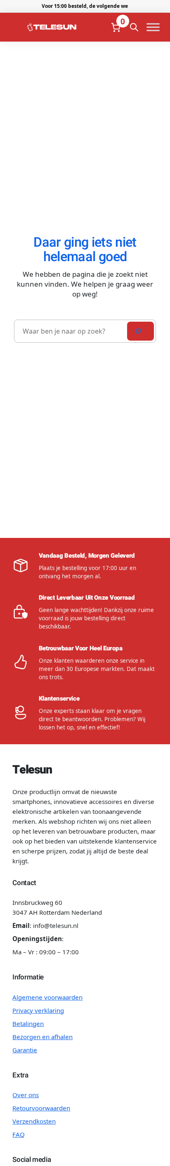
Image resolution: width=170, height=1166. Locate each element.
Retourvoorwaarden (41, 1108)
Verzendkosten (34, 1121)
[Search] (140, 331)
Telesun (32, 769)
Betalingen (28, 1023)
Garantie (24, 1050)
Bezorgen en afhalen (42, 1037)
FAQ (18, 1134)
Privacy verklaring (38, 1010)
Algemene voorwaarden (47, 997)
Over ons (25, 1095)
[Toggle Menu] (153, 27)
